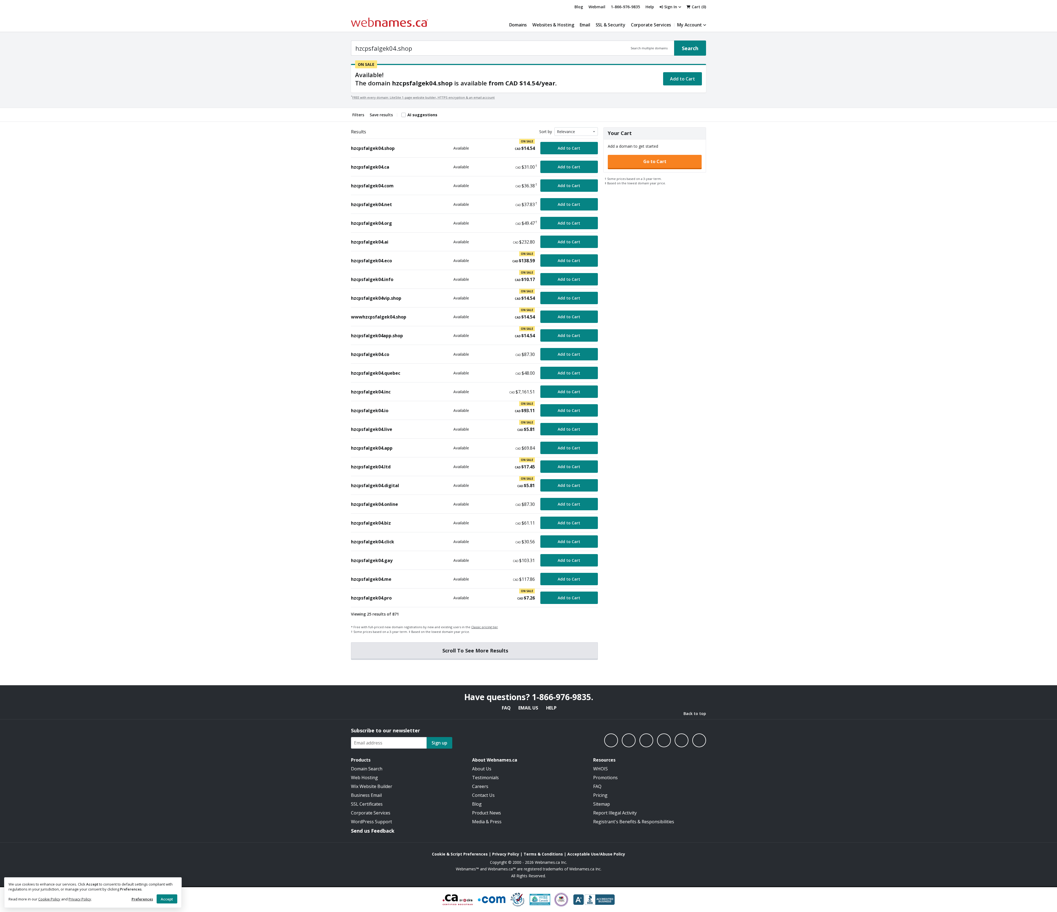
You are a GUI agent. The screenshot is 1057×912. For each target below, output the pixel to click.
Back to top (694, 713)
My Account (689, 25)
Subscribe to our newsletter (385, 730)
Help (551, 708)
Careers (480, 786)
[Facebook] (611, 740)
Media (478, 822)
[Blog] (681, 740)
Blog (578, 6)
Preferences (142, 899)
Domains (518, 25)
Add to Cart (682, 79)
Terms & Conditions (543, 854)
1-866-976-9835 (625, 6)
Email (585, 25)
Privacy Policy (80, 899)
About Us (481, 769)
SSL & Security (610, 25)
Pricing (600, 795)
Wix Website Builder (371, 786)
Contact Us (483, 795)
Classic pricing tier (484, 627)
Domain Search (366, 769)
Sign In (670, 6)
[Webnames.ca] (389, 22)
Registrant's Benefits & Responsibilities (633, 822)
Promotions (605, 778)
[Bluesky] (664, 740)
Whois (600, 769)
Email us (528, 708)
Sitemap (601, 804)
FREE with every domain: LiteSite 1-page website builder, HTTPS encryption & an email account (423, 97)
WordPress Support (371, 822)
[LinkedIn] (646, 740)
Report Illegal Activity (615, 813)
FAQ (506, 708)
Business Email (366, 795)
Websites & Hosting (553, 25)
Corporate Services (651, 25)
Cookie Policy (49, 899)
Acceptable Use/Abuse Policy (596, 854)
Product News (486, 813)
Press (496, 822)
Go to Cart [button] (654, 161)
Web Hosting (364, 778)
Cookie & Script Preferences (460, 854)
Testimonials (485, 778)
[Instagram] (629, 740)
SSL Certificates (367, 804)
